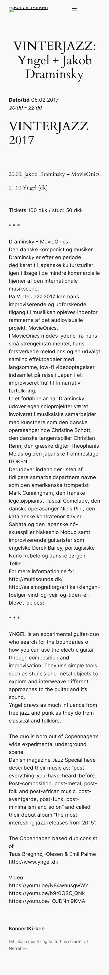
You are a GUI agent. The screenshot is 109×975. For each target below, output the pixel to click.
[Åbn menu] (74, 9)
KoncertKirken (27, 929)
